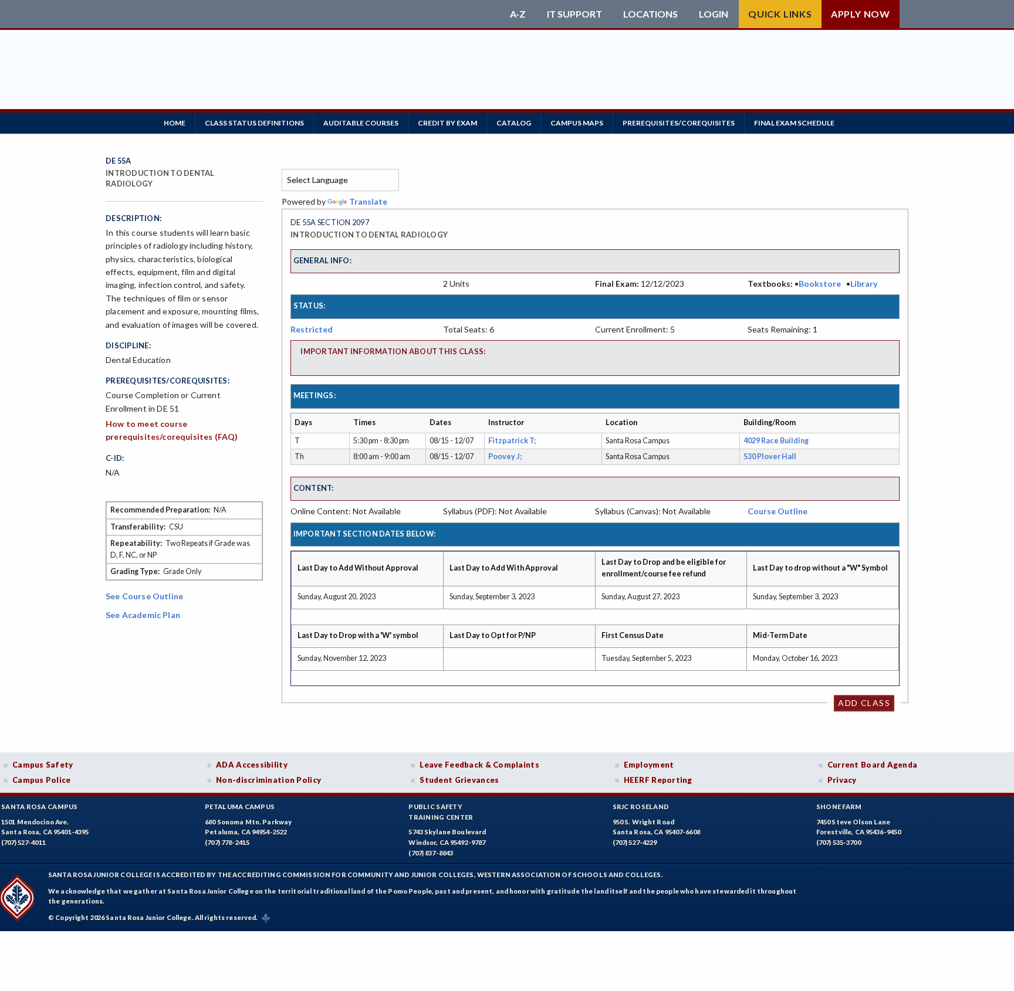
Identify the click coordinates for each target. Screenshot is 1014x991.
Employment (649, 764)
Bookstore (820, 284)
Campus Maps (576, 122)
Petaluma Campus (240, 806)
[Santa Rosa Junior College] (304, 14)
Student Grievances (459, 780)
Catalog (513, 122)
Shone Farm (839, 806)
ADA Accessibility (252, 764)
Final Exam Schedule (794, 122)
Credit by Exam (447, 122)
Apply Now (860, 13)
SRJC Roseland (641, 806)
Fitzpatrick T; (513, 440)
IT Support (574, 14)
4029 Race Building (776, 440)
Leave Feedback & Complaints (479, 764)
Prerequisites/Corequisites (679, 122)
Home (174, 122)
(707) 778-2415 (227, 842)
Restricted (311, 329)
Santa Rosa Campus (39, 806)
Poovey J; (506, 456)
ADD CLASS (864, 703)
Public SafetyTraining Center (440, 812)
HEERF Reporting (658, 780)
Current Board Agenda (872, 764)
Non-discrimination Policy (268, 780)
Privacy (842, 780)
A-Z (518, 14)
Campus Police (41, 780)
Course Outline (777, 511)
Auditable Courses (360, 122)
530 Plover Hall (769, 456)
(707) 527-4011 (23, 842)
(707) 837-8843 (430, 853)
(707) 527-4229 (635, 842)
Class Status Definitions (254, 122)
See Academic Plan (143, 615)
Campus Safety (42, 764)
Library (863, 284)
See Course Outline (144, 596)
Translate (368, 201)
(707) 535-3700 (838, 842)
